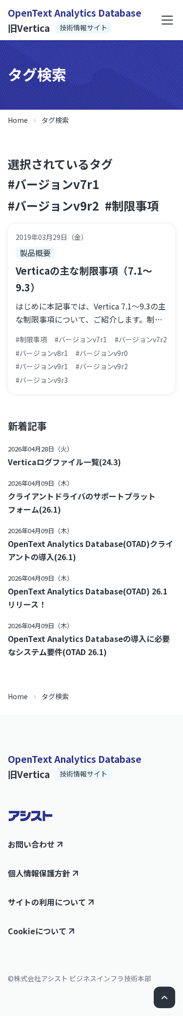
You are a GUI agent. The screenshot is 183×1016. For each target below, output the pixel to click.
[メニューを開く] (167, 20)
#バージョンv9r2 (53, 205)
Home (18, 120)
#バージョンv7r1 (53, 183)
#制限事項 (132, 205)
